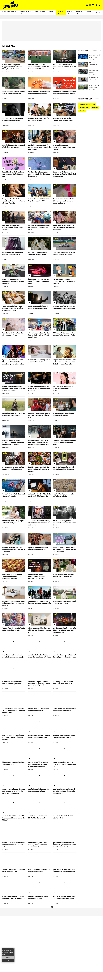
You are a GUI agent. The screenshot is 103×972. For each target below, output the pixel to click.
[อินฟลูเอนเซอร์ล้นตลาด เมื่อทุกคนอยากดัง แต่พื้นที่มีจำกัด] (64, 404)
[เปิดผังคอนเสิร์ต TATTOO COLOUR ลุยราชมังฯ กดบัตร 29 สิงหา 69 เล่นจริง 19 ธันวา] (39, 56)
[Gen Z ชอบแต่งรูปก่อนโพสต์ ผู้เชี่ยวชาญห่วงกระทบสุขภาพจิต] (39, 297)
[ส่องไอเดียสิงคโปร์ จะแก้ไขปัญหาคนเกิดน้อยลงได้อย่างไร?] (39, 941)
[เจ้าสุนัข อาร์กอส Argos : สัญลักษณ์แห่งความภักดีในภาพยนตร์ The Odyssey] (39, 565)
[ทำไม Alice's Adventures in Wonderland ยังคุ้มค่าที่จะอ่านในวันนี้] (64, 56)
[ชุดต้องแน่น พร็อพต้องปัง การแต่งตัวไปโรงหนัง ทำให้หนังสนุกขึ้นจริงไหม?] (39, 404)
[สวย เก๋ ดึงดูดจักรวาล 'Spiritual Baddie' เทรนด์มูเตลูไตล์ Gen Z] (64, 565)
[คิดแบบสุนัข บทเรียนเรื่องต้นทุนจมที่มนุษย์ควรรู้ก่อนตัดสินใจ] (64, 592)
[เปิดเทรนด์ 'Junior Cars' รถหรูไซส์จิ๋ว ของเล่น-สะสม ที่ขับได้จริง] (64, 243)
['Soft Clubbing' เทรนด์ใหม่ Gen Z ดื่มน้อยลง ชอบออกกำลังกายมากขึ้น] (39, 592)
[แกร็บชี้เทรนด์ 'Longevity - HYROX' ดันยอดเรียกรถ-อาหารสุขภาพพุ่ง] (13, 217)
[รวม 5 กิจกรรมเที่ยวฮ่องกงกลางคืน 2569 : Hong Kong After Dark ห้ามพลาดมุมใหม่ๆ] (64, 619)
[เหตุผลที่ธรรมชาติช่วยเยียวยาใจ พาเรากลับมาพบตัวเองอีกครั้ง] (13, 404)
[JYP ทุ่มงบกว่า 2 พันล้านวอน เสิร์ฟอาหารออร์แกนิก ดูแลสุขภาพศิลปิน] (64, 324)
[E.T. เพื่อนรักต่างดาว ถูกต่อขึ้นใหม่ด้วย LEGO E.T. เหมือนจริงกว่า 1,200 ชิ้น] (64, 941)
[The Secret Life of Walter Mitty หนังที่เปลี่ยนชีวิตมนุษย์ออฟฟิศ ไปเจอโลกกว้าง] (39, 512)
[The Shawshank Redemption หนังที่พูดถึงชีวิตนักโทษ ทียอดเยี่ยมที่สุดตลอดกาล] (39, 163)
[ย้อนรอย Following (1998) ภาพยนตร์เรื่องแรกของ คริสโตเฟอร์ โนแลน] (64, 512)
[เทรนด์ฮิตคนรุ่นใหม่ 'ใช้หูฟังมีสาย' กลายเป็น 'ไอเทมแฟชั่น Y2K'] (13, 243)
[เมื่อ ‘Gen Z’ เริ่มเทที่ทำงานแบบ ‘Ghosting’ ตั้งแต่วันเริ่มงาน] (39, 243)
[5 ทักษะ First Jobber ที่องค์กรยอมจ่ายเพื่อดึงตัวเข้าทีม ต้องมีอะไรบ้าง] (64, 83)
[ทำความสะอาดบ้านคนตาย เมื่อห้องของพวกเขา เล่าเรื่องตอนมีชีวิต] (13, 458)
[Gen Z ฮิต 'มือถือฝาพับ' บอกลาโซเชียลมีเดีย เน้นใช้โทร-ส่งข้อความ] (64, 458)
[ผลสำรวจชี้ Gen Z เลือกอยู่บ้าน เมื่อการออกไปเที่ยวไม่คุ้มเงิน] (39, 351)
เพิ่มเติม (4, 954)
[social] (84, 5)
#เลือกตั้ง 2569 (84, 108)
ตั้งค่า (8, 960)
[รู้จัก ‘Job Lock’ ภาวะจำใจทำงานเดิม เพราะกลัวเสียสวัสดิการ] (13, 109)
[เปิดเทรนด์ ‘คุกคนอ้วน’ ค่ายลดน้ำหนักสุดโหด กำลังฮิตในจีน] (39, 109)
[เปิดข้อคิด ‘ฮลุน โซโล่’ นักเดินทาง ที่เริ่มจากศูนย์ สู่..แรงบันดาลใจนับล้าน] (64, 297)
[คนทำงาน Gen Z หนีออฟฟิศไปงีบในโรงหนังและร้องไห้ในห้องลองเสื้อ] (39, 485)
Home (3, 17)
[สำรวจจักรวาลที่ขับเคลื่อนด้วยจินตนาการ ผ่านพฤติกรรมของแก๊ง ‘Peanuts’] (64, 270)
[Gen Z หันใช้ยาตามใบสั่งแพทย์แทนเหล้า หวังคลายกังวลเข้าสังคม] (39, 83)
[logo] (10, 5)
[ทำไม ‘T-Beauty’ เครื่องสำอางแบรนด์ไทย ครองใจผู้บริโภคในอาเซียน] (64, 378)
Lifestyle (10, 17)
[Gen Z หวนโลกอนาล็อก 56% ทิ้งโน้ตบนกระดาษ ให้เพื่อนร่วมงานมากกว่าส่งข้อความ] (64, 190)
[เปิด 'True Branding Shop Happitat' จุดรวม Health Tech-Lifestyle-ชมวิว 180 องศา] (13, 56)
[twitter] (9, 61)
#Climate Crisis (84, 104)
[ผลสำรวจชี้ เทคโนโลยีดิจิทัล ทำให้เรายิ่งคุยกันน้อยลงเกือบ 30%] (39, 190)
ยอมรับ (8, 957)
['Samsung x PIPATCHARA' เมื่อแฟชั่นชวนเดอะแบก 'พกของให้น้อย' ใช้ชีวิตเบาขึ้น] (64, 217)
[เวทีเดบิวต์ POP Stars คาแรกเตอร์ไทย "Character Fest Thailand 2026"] (39, 217)
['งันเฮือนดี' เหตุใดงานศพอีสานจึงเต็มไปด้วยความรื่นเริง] (64, 485)
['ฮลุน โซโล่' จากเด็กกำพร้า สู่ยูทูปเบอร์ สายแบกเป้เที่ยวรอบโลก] (39, 539)
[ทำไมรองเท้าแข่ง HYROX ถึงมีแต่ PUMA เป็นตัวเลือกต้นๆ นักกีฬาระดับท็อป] (39, 270)
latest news (83, 50)
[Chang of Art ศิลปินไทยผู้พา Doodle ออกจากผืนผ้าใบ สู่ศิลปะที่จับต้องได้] (13, 270)
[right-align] (96, 12)
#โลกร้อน (94, 108)
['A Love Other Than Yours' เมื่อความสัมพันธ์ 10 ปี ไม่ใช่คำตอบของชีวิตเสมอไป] (39, 378)
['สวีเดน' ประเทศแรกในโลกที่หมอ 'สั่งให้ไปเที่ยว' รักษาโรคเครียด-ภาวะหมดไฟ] (39, 619)
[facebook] (6, 61)
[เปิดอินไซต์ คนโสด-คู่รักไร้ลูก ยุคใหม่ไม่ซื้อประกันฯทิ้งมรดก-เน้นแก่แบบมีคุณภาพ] (13, 592)
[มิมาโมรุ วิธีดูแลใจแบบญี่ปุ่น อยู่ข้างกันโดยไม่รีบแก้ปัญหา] (13, 512)
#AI (94, 104)
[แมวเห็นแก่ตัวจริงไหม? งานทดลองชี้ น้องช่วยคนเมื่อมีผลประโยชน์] (13, 914)
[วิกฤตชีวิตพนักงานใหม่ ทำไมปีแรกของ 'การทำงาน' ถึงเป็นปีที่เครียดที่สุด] (13, 163)
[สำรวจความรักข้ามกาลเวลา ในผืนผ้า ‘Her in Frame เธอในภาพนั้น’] (13, 83)
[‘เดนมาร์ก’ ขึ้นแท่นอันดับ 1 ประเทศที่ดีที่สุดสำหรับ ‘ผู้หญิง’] (13, 485)
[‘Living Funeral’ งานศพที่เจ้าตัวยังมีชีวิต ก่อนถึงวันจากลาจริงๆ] (13, 619)
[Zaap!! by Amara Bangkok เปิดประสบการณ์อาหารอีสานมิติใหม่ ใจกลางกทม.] (39, 458)
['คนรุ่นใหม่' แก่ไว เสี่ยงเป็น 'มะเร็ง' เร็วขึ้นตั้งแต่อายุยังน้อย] (13, 324)
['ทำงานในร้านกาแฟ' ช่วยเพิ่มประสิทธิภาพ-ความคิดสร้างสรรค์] (64, 109)
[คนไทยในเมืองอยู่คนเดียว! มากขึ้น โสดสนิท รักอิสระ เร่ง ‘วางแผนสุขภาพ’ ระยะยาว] (39, 914)
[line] (12, 61)
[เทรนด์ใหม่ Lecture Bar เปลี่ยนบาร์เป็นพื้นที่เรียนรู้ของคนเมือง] (13, 136)
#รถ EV (82, 111)
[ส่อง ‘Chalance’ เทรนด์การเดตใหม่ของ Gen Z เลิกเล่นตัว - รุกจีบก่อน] (64, 914)
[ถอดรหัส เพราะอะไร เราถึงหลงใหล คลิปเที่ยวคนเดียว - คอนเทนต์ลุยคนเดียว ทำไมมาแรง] (64, 539)
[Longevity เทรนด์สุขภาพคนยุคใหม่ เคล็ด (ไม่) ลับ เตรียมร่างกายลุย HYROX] (64, 431)
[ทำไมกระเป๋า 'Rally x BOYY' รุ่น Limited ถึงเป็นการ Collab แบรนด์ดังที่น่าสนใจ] (13, 539)
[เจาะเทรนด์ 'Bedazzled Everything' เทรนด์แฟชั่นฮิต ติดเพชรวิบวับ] (64, 136)
